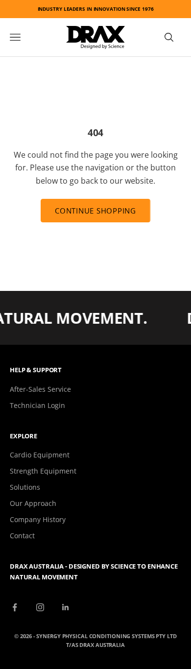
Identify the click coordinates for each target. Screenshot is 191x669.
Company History (38, 519)
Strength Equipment (43, 471)
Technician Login (37, 405)
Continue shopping (95, 210)
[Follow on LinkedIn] (66, 607)
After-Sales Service (40, 389)
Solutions (25, 487)
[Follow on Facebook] (15, 607)
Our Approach (33, 503)
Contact (22, 535)
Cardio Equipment (40, 454)
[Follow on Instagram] (40, 607)
